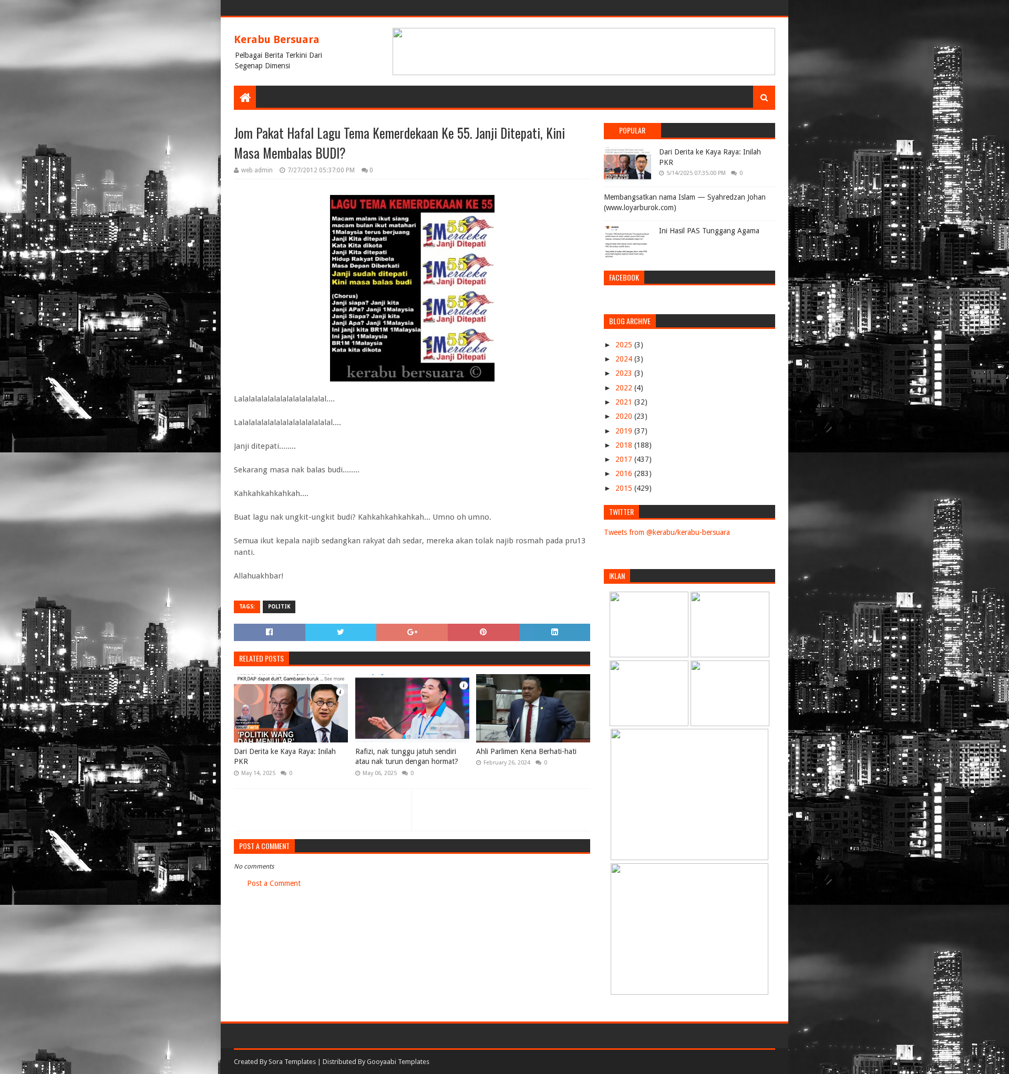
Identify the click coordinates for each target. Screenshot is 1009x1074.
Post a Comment (274, 883)
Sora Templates (292, 1062)
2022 (624, 388)
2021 (624, 402)
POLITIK (279, 607)
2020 (624, 416)
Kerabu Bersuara (277, 39)
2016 (624, 473)
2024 (624, 359)
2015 (624, 488)
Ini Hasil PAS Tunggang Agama (709, 230)
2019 (624, 431)
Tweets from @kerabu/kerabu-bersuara (667, 532)
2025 (624, 344)
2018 (624, 445)
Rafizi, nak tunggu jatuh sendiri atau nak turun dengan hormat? (406, 756)
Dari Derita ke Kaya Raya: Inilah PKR (285, 756)
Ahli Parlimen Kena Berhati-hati (526, 751)
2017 (624, 459)
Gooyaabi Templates (398, 1062)
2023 (624, 373)
